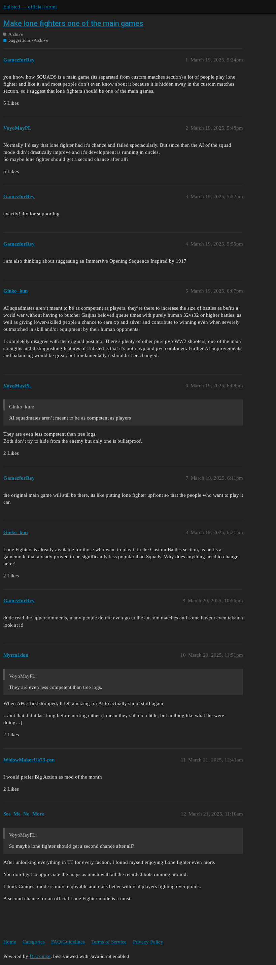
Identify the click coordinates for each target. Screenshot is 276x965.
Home (9, 942)
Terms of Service (109, 942)
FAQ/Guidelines (68, 942)
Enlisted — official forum (30, 6)
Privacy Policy (148, 942)
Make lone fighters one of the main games (73, 23)
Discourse (40, 956)
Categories (34, 942)
